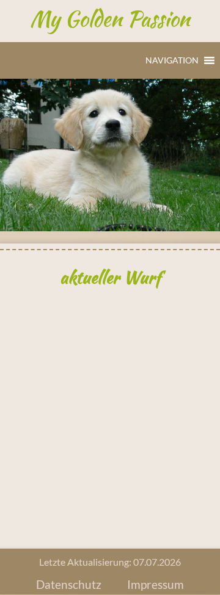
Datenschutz (68, 584)
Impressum (155, 584)
